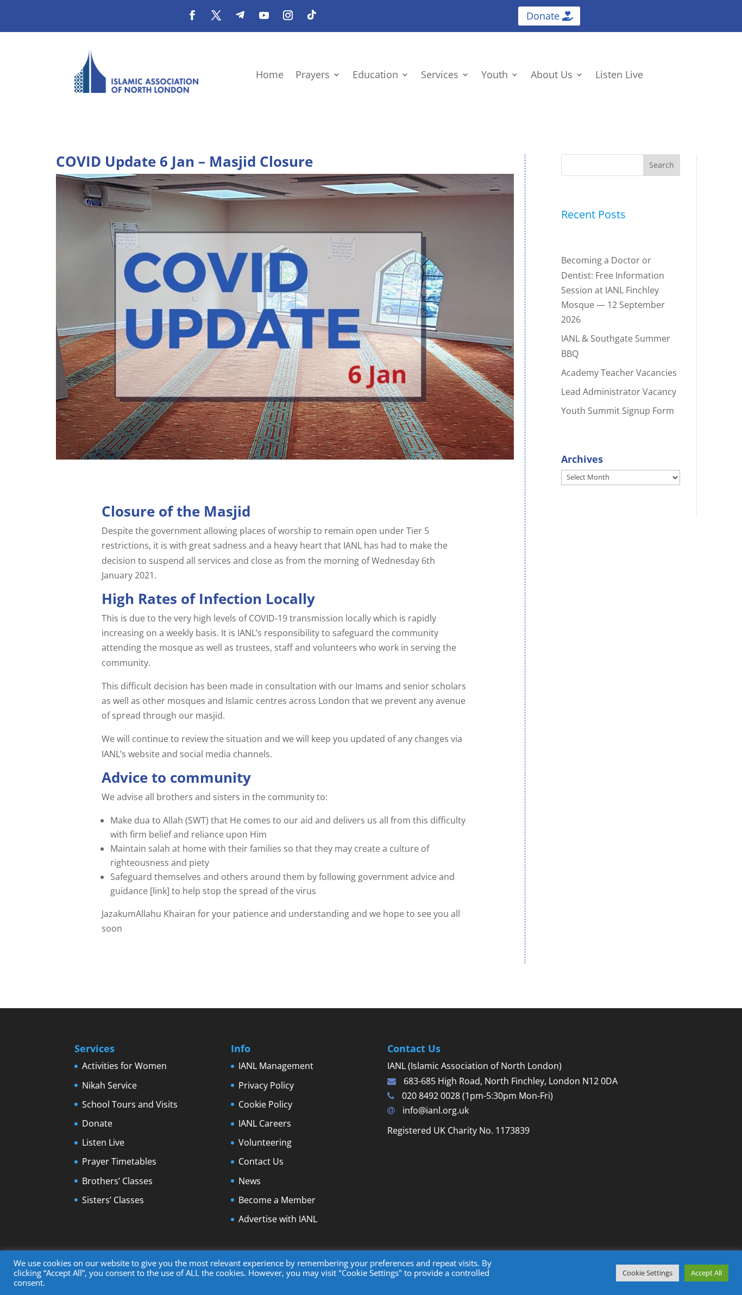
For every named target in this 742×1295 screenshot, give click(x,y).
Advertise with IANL (277, 1219)
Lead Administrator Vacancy (618, 392)
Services (439, 76)
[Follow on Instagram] (288, 15)
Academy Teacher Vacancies (619, 373)
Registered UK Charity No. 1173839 (458, 1130)
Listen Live (619, 76)
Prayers (312, 76)
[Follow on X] (216, 15)
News (249, 1181)
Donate (542, 15)
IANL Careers (264, 1123)
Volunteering (265, 1142)
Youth (494, 76)
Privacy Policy (266, 1085)
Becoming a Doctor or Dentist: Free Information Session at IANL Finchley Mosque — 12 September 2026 (613, 289)
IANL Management (275, 1066)
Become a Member (277, 1200)
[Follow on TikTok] (312, 15)
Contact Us (261, 1161)
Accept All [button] (706, 1273)
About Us (552, 76)
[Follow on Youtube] (264, 15)
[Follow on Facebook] (192, 15)
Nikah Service (109, 1085)
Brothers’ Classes (117, 1181)
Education (375, 76)
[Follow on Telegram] (240, 15)
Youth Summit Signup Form (617, 411)
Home (270, 76)
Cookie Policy (265, 1104)
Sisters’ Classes (113, 1200)
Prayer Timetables (119, 1161)
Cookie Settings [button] (647, 1273)
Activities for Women (124, 1066)
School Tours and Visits (130, 1104)
